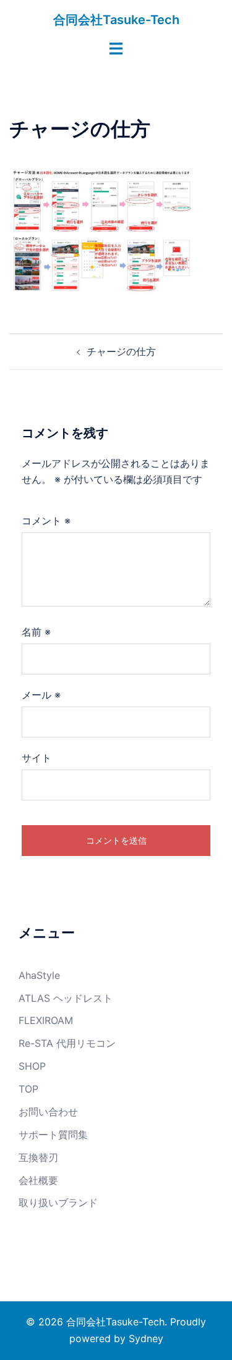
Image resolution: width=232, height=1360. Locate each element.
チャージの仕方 (121, 351)
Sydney (146, 1338)
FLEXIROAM (46, 1020)
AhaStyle (39, 975)
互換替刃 (38, 1157)
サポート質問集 (53, 1134)
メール (41, 695)
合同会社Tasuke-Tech (116, 19)
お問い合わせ (48, 1112)
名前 (36, 632)
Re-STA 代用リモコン (67, 1043)
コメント (46, 520)
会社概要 (38, 1180)
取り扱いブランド (58, 1202)
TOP (28, 1089)
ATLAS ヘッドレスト (66, 998)
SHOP (32, 1066)
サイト (36, 758)
